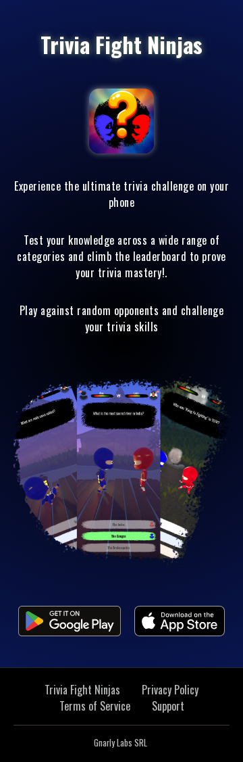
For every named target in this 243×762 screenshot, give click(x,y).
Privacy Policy (170, 690)
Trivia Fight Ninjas (82, 690)
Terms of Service (94, 706)
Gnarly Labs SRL (120, 742)
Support (168, 706)
